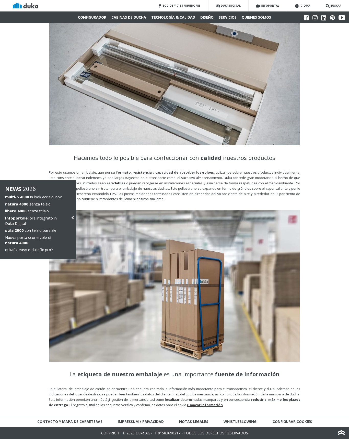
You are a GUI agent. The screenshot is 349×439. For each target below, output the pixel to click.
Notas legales (193, 421)
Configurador (92, 17)
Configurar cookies (292, 421)
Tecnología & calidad (173, 17)
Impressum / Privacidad (141, 421)
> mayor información (205, 405)
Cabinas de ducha (128, 17)
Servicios (228, 17)
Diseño (207, 17)
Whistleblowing (240, 421)
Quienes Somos (256, 17)
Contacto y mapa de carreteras (69, 421)
